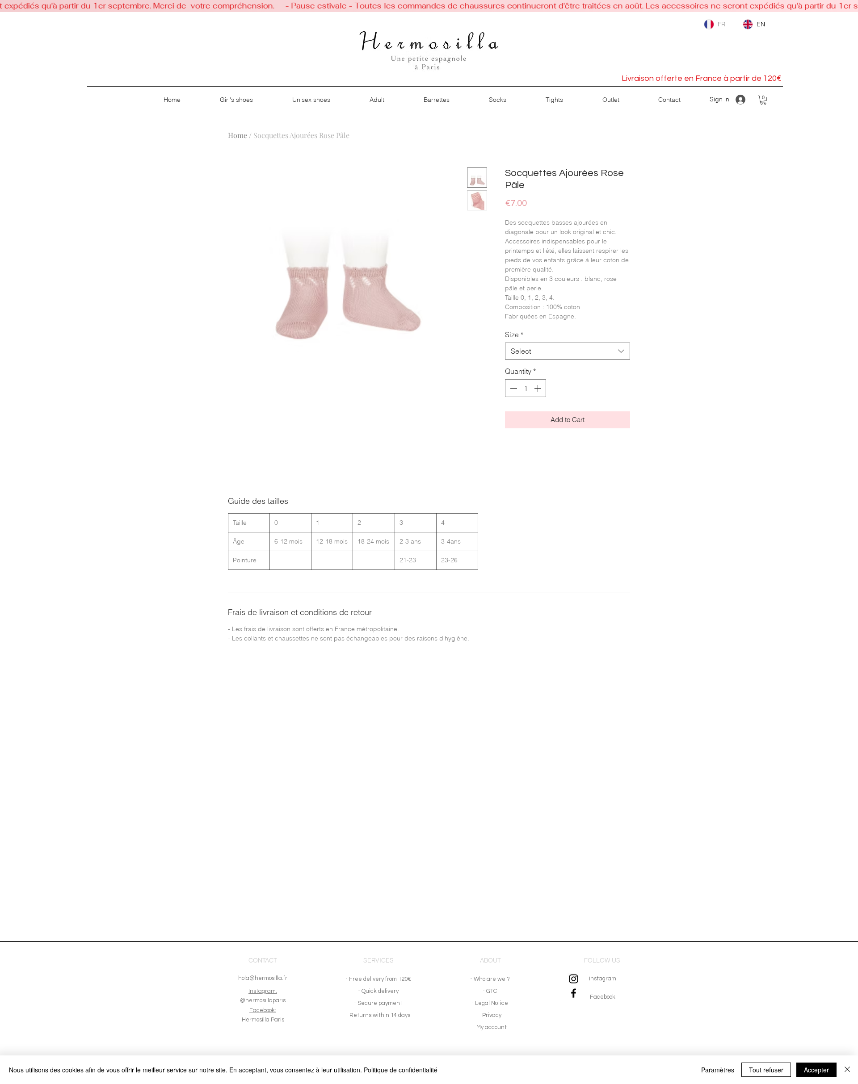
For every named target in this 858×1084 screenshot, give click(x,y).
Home (237, 135)
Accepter (816, 1069)
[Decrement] (512, 388)
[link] (763, 100)
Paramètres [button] (717, 1069)
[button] (236, 99)
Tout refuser (766, 1069)
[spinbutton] (525, 388)
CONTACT (262, 960)
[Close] (847, 1070)
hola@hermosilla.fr (262, 978)
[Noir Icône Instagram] (574, 979)
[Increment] (538, 388)
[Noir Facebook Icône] (574, 993)
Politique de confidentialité (400, 1069)
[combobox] (567, 351)
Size (514, 334)
